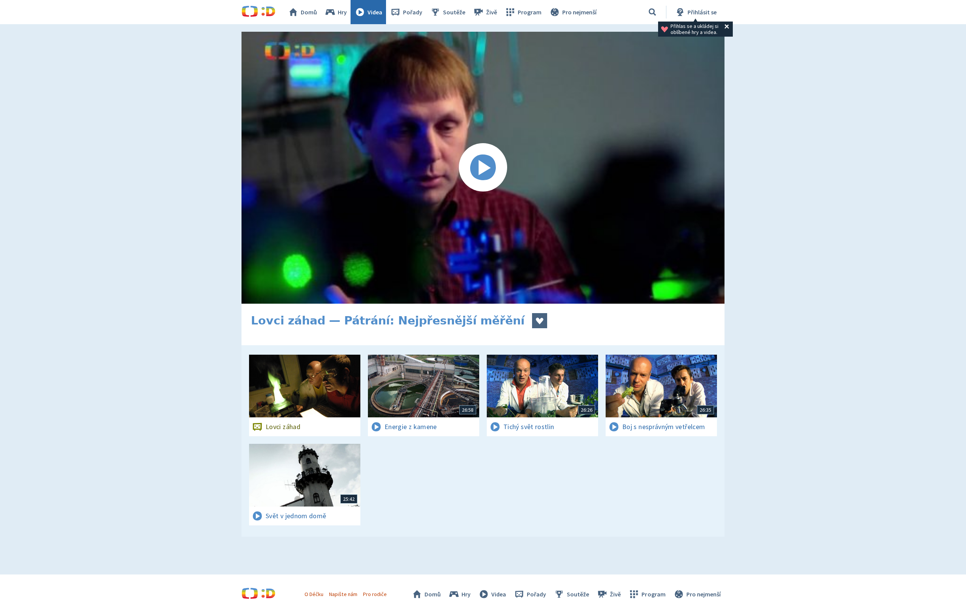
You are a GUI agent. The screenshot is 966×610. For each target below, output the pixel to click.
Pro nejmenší (579, 12)
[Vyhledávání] (652, 12)
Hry (342, 12)
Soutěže (454, 12)
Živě (491, 12)
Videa (375, 12)
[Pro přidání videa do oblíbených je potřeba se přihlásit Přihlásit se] (539, 320)
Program (529, 12)
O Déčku (314, 594)
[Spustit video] (483, 168)
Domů (309, 12)
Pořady (412, 12)
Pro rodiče (375, 594)
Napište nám (343, 594)
